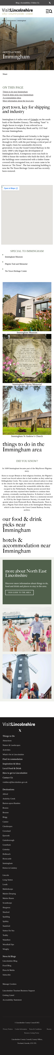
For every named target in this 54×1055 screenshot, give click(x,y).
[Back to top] (46, 709)
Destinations (11, 21)
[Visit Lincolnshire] (19, 12)
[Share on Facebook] (12, 73)
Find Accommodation (13, 759)
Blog (17, 3)
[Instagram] (46, 2)
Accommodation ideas (12, 98)
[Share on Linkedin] (16, 73)
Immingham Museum (14, 257)
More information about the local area (18, 101)
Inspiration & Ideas (12, 763)
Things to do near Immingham (15, 92)
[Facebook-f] (43, 2)
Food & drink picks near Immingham (18, 95)
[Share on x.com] (20, 73)
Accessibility (25, 3)
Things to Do (9, 736)
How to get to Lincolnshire (15, 773)
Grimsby (35, 119)
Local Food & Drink (12, 768)
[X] (49, 2)
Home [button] (4, 21)
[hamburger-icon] (49, 11)
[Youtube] (14, 730)
